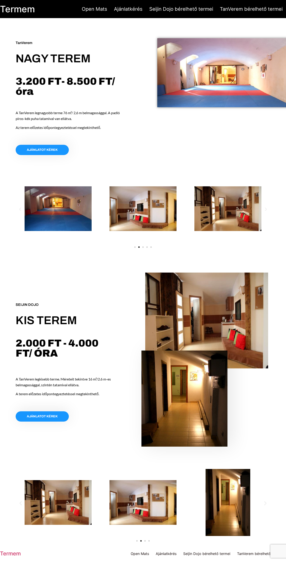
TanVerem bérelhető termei (251, 9)
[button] (20, 209)
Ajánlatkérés (128, 9)
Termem (17, 9)
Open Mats (94, 9)
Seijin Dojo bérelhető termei (181, 9)
